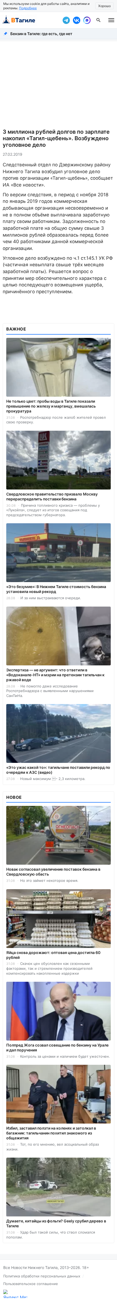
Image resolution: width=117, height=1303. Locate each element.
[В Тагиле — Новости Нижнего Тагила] (30, 20)
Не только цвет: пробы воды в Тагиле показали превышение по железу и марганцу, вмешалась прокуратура (51, 406)
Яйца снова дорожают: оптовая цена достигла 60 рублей (53, 955)
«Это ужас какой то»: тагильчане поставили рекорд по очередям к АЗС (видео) (58, 770)
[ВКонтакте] (76, 20)
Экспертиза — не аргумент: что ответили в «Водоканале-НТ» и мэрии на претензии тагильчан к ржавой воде (55, 675)
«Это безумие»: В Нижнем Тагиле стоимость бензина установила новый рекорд (56, 589)
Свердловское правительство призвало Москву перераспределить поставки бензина (52, 496)
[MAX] (87, 20)
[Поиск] (98, 20)
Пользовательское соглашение (30, 1283)
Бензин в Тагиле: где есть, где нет (41, 33)
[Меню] (111, 20)
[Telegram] (66, 20)
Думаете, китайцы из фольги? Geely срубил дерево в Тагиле (56, 1223)
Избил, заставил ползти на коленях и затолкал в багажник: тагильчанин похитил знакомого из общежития (51, 1133)
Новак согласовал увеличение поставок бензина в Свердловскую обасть (53, 871)
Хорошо (104, 6)
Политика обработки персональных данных (41, 1276)
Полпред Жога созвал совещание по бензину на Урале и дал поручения (57, 1047)
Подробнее (28, 8)
